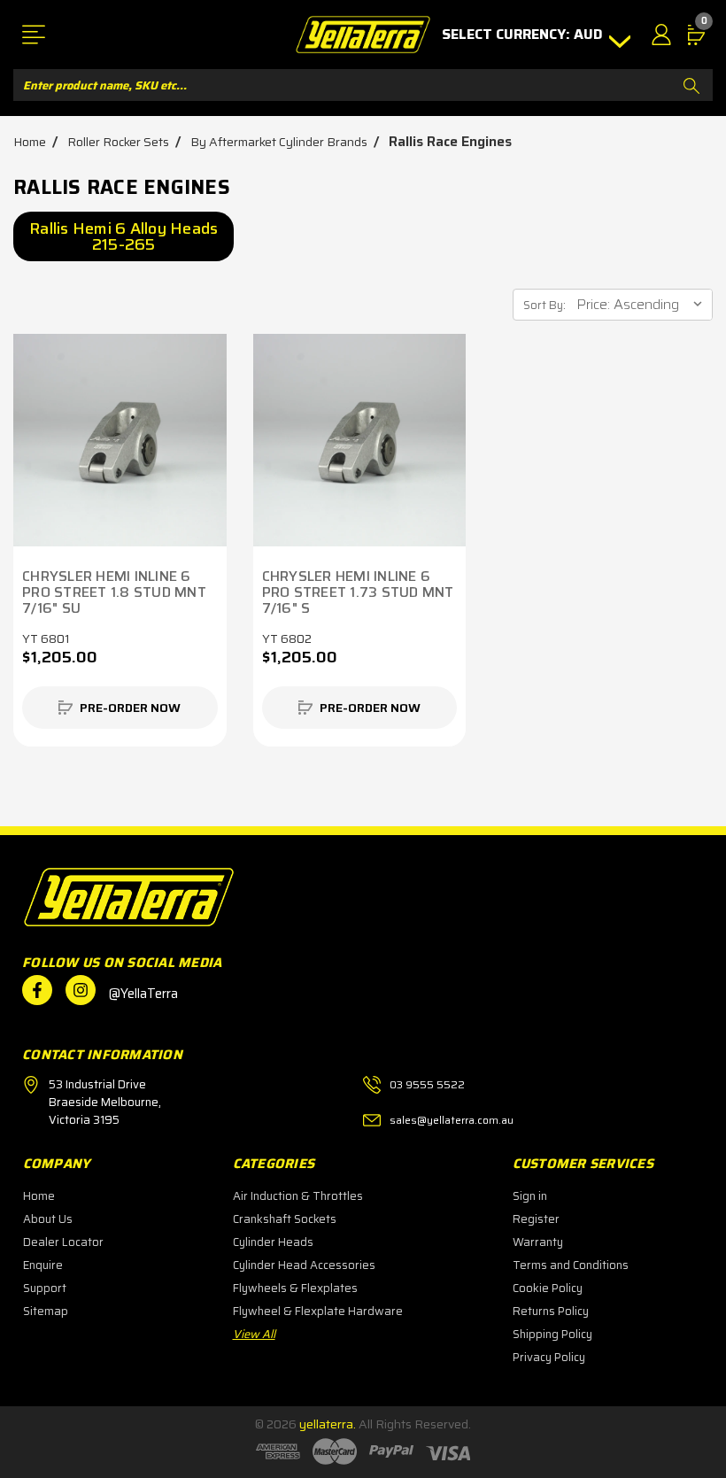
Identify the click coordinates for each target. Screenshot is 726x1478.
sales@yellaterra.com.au (452, 1119)
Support (44, 1288)
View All (254, 1334)
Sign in (530, 1196)
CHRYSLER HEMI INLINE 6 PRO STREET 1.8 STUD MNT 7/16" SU (114, 592)
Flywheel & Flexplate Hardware (318, 1311)
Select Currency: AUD (524, 34)
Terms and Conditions (571, 1265)
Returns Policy (551, 1311)
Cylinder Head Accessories (304, 1265)
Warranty (538, 1242)
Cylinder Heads (273, 1242)
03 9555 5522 (427, 1084)
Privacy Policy (549, 1357)
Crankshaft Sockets (284, 1219)
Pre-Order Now (130, 707)
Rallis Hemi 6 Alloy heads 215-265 (123, 236)
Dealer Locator (63, 1242)
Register (536, 1219)
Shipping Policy (552, 1334)
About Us (48, 1219)
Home (39, 1196)
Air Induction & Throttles (298, 1196)
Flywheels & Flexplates (295, 1288)
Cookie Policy (548, 1288)
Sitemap (45, 1311)
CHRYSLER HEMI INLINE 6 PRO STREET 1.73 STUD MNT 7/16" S (358, 592)
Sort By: (544, 305)
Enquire (43, 1265)
